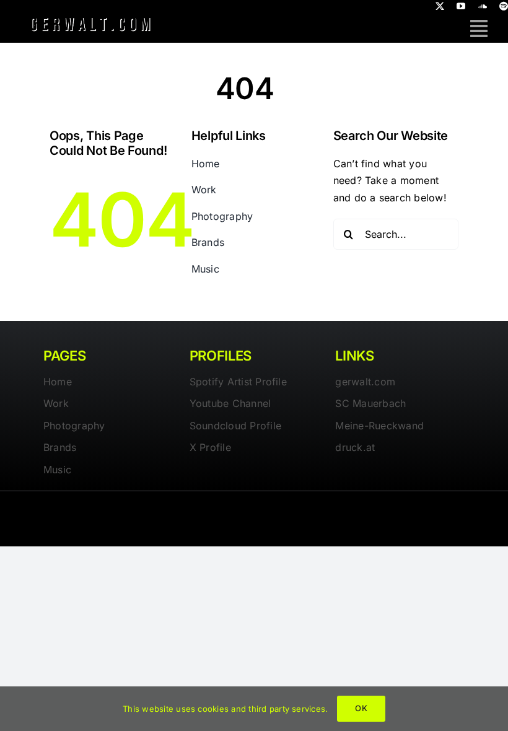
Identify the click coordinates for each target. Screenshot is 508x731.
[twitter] (440, 6)
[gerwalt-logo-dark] (90, 17)
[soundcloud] (482, 6)
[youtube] (461, 6)
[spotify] (503, 6)
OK (361, 708)
